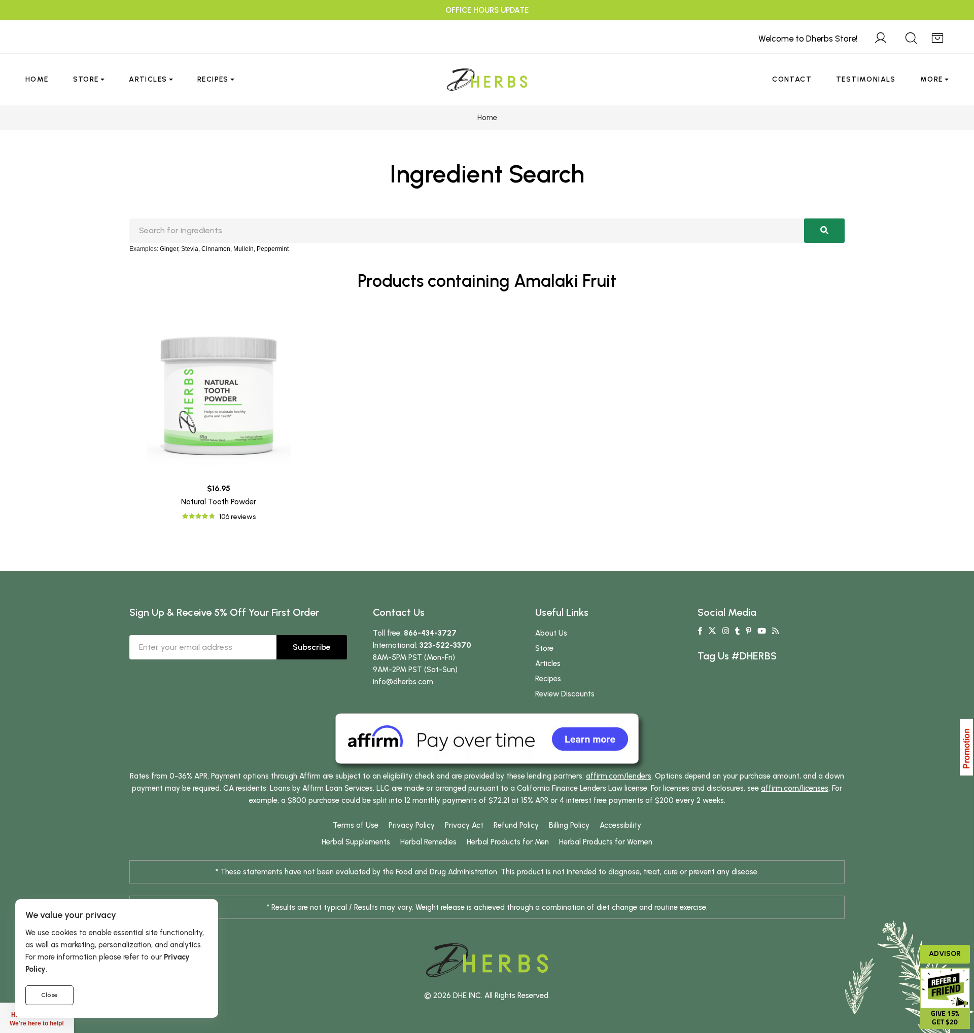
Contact (792, 79)
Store (86, 79)
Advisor (945, 953)
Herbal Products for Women (605, 841)
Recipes (213, 79)
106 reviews (237, 516)
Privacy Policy (412, 825)
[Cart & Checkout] (937, 36)
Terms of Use (355, 825)
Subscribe (312, 647)
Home (37, 79)
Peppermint (273, 248)
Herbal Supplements (356, 841)
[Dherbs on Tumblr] (737, 631)
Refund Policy (516, 825)
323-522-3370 (445, 645)
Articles (148, 79)
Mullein (243, 248)
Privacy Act (464, 825)
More (931, 79)
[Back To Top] (945, 28)
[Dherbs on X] (712, 631)
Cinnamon (215, 248)
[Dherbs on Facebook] (700, 631)
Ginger (169, 248)
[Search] (911, 36)
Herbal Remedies (428, 841)
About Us (551, 633)
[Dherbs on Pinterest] (748, 631)
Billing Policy (569, 825)
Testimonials (866, 79)
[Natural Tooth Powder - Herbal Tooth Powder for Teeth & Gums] (219, 390)
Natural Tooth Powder (218, 501)
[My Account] (881, 36)
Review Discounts (565, 693)
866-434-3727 (430, 633)
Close (49, 995)
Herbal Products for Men (508, 841)
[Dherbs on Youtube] (761, 631)
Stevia (189, 248)
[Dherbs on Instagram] (725, 631)
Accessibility (620, 825)
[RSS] (775, 631)
